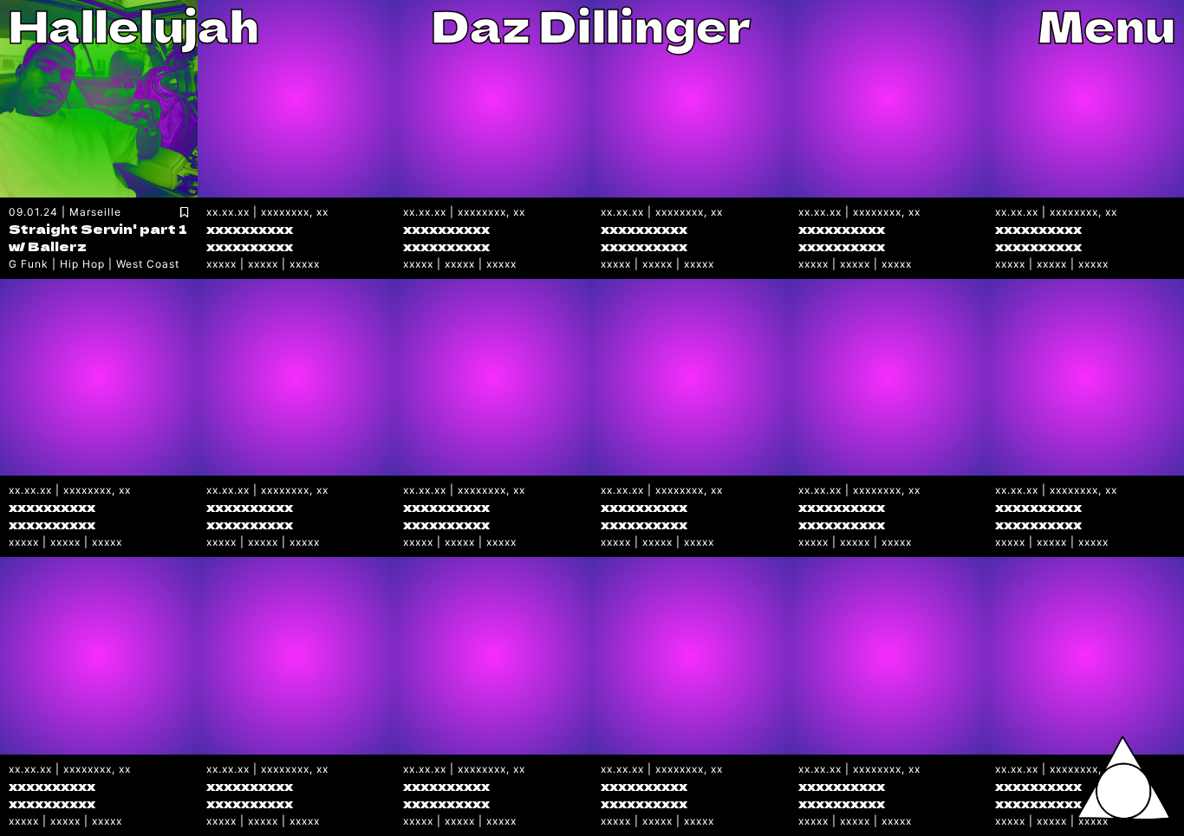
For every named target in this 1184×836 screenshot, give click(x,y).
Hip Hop (82, 263)
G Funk (29, 263)
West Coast (147, 263)
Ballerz (57, 246)
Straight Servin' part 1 (98, 228)
